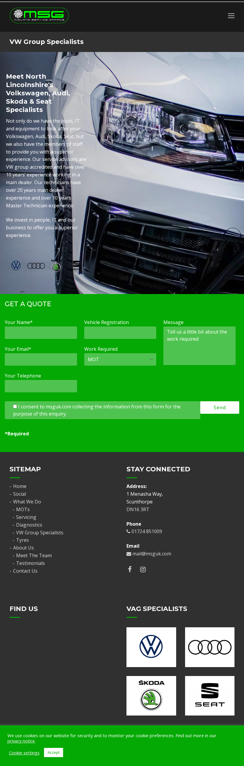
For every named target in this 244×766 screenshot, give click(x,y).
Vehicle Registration (106, 322)
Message (173, 322)
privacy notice (21, 740)
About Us (23, 547)
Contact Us (25, 571)
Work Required (101, 349)
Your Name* (19, 322)
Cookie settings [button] (24, 752)
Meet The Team (34, 555)
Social (19, 494)
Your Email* (18, 349)
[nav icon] (231, 15)
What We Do (27, 501)
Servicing (26, 517)
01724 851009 (146, 531)
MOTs (23, 509)
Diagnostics (29, 525)
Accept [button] (54, 752)
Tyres (22, 540)
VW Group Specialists (39, 532)
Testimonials (30, 563)
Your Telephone (23, 375)
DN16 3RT (137, 509)
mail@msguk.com (151, 553)
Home (19, 486)
